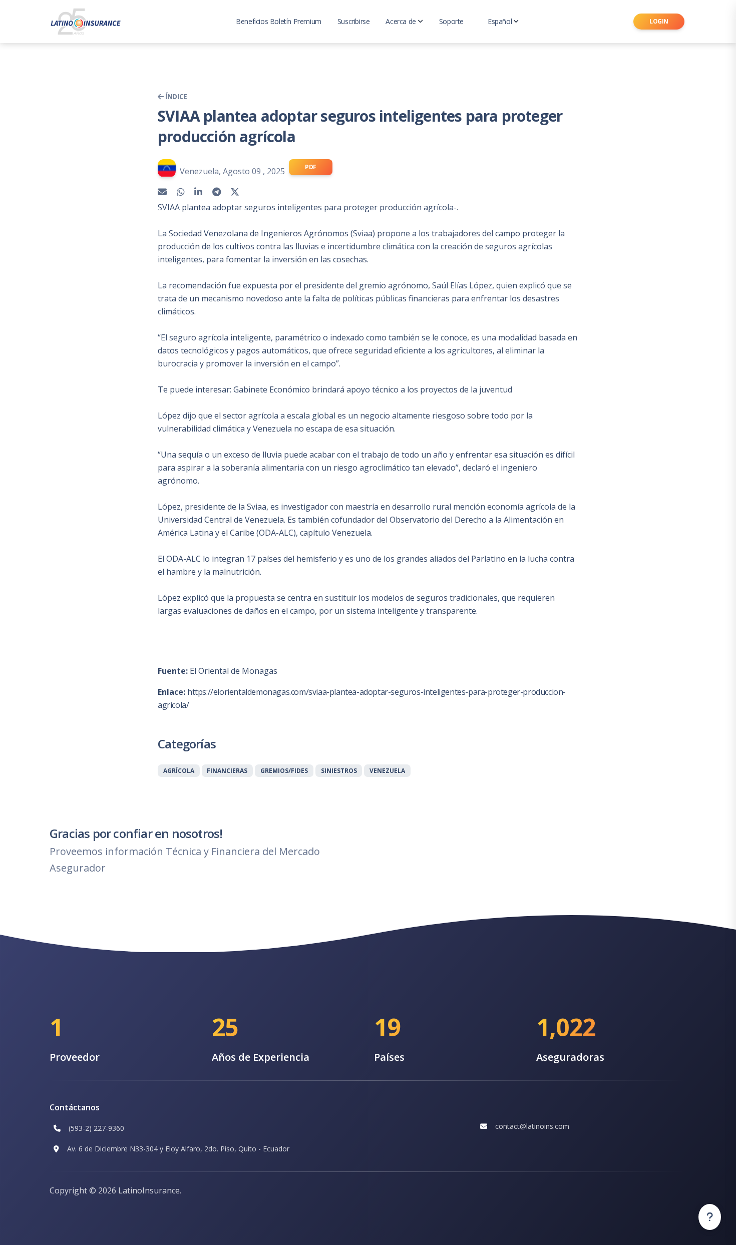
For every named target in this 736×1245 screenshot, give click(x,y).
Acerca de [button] (401, 21)
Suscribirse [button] (353, 21)
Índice (175, 96)
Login (658, 21)
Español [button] (500, 21)
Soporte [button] (451, 21)
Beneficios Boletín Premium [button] (278, 21)
